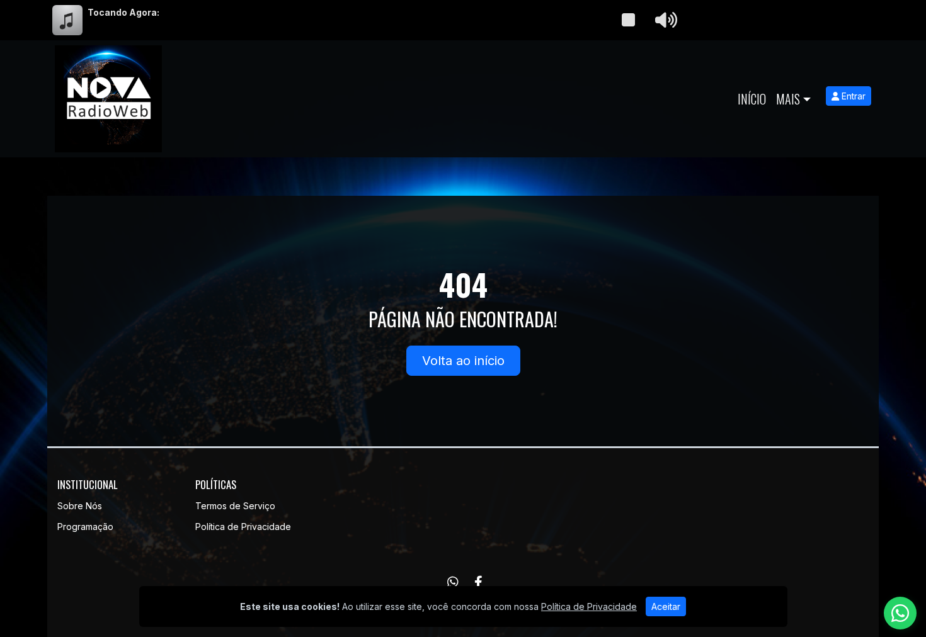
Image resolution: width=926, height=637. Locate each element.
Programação (85, 526)
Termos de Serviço (235, 505)
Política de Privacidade (243, 526)
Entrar (852, 96)
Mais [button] (788, 98)
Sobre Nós (79, 505)
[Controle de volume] (664, 20)
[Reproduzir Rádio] (628, 20)
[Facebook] (478, 582)
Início (752, 98)
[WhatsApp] (453, 582)
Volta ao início (463, 360)
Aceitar (665, 606)
